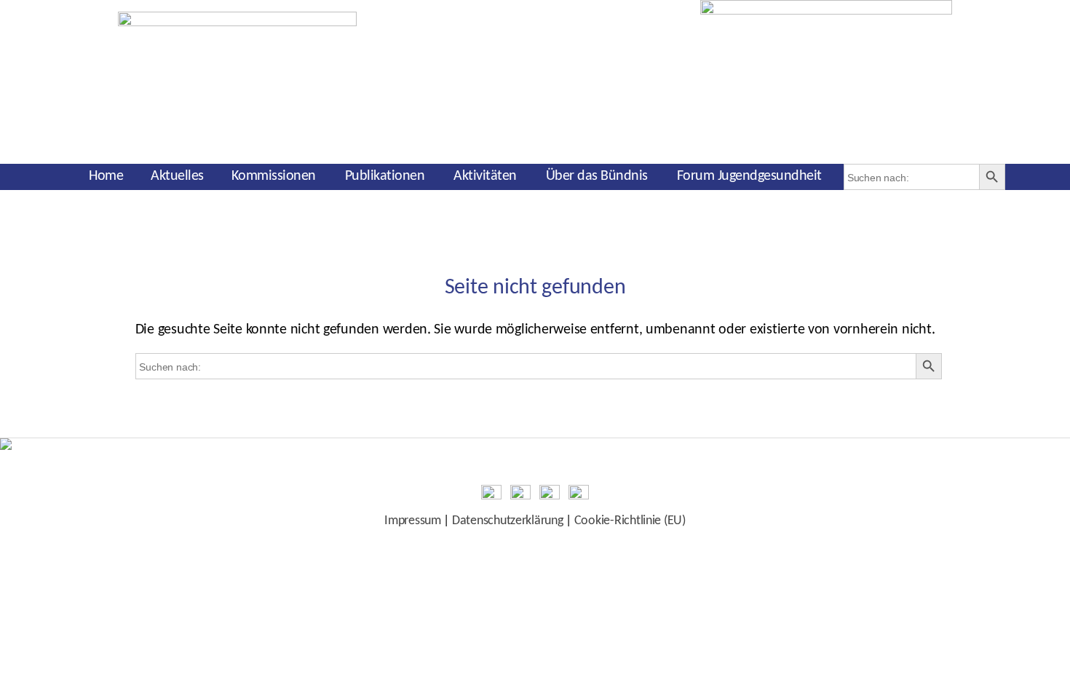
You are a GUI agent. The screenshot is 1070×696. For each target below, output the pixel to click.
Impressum (412, 521)
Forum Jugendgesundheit (749, 176)
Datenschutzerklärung (507, 521)
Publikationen (385, 176)
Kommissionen (273, 176)
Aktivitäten (485, 176)
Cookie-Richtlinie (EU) (630, 521)
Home (106, 176)
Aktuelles (177, 176)
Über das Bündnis (597, 176)
